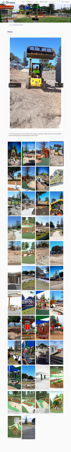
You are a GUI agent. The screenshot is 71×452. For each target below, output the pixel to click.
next (57, 85)
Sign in (63, 1)
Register (67, 1)
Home (10, 24)
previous (13, 85)
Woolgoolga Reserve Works (18, 24)
